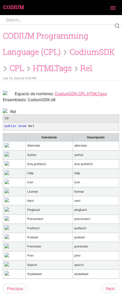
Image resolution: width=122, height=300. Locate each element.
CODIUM (13, 7)
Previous (15, 288)
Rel (86, 68)
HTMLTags (52, 68)
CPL (17, 68)
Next (110, 288)
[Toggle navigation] (113, 8)
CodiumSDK (92, 52)
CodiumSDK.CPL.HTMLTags (81, 93)
